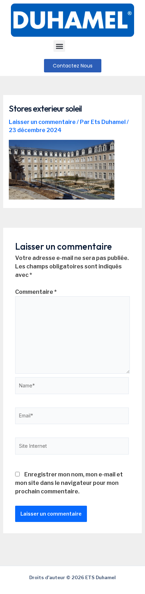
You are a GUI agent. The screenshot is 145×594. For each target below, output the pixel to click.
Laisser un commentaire (42, 122)
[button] (59, 46)
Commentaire (36, 292)
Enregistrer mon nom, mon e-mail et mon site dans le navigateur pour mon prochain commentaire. (69, 483)
